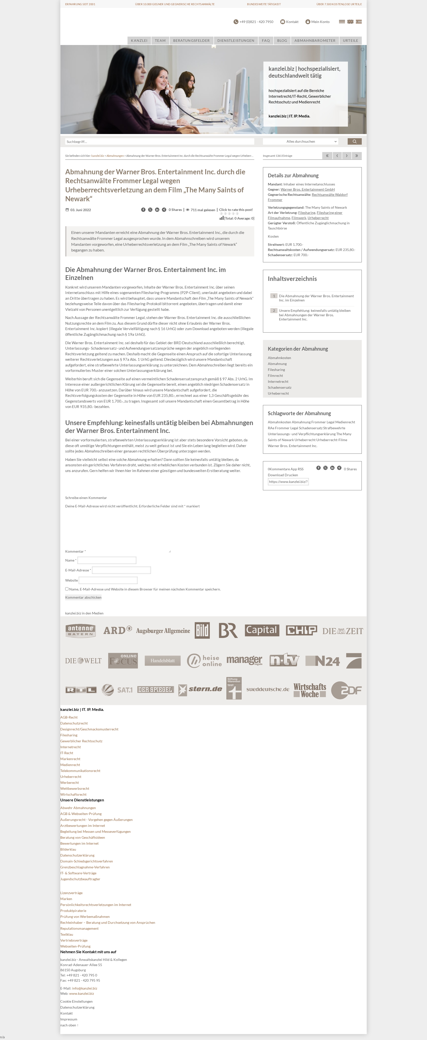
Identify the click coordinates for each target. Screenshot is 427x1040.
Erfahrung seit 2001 (80, 4)
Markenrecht (70, 759)
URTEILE (350, 40)
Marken (66, 899)
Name (71, 560)
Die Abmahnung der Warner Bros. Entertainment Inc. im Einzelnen (316, 298)
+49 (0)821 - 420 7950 (256, 22)
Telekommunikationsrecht (80, 771)
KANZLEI (139, 40)
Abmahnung (277, 364)
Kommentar (75, 551)
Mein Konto (320, 22)
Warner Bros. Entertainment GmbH (308, 189)
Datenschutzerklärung (77, 855)
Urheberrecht (318, 218)
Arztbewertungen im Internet (82, 825)
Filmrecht (275, 375)
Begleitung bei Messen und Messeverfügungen (95, 831)
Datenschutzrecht (74, 723)
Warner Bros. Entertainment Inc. (292, 446)
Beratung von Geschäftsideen (82, 837)
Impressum (68, 1019)
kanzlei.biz (97, 155)
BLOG (282, 40)
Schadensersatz (279, 387)
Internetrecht (278, 381)
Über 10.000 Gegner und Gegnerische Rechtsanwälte (174, 4)
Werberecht (69, 782)
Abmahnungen (115, 155)
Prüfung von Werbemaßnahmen (85, 916)
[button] (143, 209)
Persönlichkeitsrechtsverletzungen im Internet (95, 905)
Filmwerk (299, 218)
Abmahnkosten (279, 358)
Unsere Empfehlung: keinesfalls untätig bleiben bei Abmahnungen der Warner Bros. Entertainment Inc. (315, 314)
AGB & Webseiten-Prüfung (81, 814)
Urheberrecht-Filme (331, 440)
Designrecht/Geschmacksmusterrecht (89, 729)
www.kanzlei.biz (81, 993)
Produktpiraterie (73, 910)
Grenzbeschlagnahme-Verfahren (85, 867)
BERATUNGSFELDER (191, 40)
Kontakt (292, 22)
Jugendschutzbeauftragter (80, 879)
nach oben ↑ (69, 1025)
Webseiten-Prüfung (75, 946)
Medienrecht (345, 422)
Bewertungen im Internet (79, 843)
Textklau (66, 934)
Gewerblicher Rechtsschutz (81, 741)
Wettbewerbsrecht (74, 788)
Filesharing (306, 212)
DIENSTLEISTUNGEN (236, 40)
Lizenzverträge (71, 893)
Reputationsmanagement (79, 928)
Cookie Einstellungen (76, 1001)
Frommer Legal (323, 422)
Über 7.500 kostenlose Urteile (339, 4)
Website (71, 580)
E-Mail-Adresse (78, 570)
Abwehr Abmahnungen (78, 808)
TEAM (160, 40)
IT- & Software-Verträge (78, 873)
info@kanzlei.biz (84, 988)
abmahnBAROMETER (315, 40)
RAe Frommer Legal (283, 428)
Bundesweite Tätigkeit (264, 4)
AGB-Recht (69, 717)
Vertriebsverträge (73, 940)
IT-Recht (66, 753)
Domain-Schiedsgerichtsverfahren (86, 861)
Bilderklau (68, 849)
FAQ (266, 40)
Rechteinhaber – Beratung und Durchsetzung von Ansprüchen (107, 922)
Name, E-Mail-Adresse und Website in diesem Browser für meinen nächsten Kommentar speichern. (145, 589)
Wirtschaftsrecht (73, 794)
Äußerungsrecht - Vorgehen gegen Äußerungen (96, 819)
